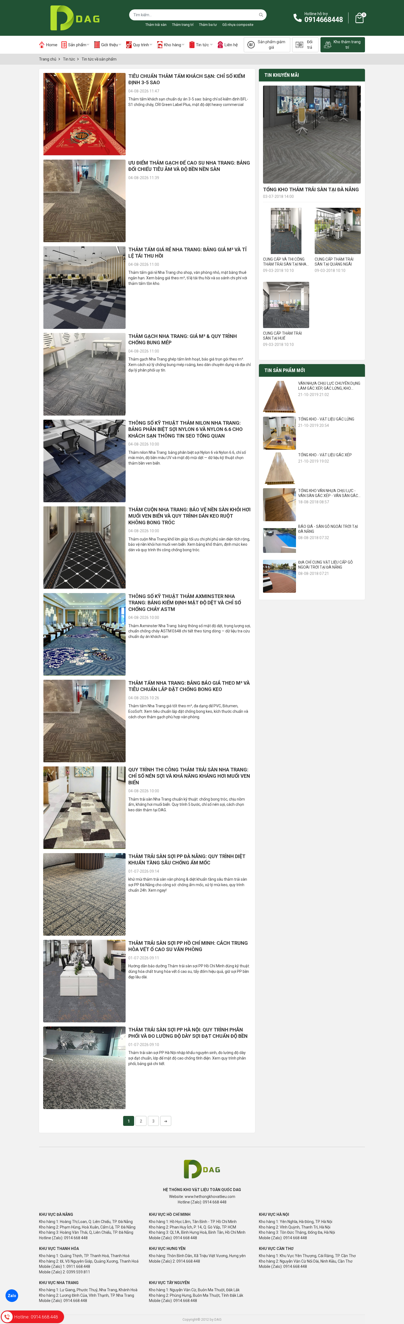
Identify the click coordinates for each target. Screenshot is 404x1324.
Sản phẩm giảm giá (271, 45)
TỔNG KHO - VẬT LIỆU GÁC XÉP (325, 455)
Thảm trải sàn (156, 25)
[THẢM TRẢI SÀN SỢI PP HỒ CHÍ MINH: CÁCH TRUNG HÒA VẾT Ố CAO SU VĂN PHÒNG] (84, 981)
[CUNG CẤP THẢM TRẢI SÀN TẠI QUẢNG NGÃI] (338, 231)
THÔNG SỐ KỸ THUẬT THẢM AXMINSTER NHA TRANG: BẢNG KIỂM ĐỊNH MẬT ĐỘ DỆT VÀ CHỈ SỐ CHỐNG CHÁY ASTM (184, 602)
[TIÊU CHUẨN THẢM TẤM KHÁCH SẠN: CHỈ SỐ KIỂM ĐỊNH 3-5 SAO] (84, 114)
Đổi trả (309, 45)
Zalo (11, 1295)
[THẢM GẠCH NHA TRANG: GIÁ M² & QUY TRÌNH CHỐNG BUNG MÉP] (84, 374)
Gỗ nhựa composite (237, 25)
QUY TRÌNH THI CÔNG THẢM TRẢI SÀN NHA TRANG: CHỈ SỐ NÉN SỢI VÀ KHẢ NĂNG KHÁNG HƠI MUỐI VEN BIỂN (189, 776)
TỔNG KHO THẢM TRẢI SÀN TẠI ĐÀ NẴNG (311, 189)
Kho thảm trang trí (347, 45)
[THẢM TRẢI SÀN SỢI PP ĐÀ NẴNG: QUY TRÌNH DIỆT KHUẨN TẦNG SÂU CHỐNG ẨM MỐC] (84, 894)
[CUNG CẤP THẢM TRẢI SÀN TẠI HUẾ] (286, 305)
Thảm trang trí (182, 25)
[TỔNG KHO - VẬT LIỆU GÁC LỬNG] (279, 433)
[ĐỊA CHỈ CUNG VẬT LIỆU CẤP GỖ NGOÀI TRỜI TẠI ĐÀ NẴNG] (279, 576)
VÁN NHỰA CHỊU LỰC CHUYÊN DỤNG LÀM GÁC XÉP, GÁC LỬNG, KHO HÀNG (329, 388)
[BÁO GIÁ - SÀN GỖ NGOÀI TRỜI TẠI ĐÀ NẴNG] (279, 540)
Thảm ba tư (208, 25)
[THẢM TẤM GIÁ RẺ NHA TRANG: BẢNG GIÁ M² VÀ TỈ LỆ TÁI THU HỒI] (84, 287)
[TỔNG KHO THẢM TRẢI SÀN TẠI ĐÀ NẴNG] (312, 135)
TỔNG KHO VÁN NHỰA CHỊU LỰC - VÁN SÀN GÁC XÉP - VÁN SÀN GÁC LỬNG (328, 495)
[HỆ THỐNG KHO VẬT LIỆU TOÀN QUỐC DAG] (73, 18)
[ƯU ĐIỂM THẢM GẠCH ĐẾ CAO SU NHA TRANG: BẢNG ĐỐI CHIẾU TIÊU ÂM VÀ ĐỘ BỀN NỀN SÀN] (84, 201)
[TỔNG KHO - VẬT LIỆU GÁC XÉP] (279, 468)
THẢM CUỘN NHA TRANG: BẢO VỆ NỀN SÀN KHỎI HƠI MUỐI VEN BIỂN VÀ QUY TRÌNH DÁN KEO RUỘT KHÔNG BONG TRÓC (189, 516)
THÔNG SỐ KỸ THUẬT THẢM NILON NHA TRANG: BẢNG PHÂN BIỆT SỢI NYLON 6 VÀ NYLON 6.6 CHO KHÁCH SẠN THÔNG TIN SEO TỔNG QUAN (185, 429)
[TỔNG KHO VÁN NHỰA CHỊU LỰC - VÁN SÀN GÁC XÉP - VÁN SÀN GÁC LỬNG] (279, 504)
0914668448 (324, 20)
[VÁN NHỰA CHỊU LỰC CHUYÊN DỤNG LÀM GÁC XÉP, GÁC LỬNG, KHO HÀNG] (279, 397)
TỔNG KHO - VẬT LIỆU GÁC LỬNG (326, 419)
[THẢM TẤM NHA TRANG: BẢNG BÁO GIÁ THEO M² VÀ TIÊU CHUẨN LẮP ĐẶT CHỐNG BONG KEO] (84, 721)
